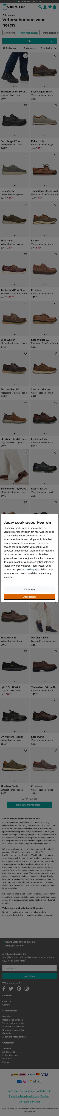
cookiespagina (32, 569)
